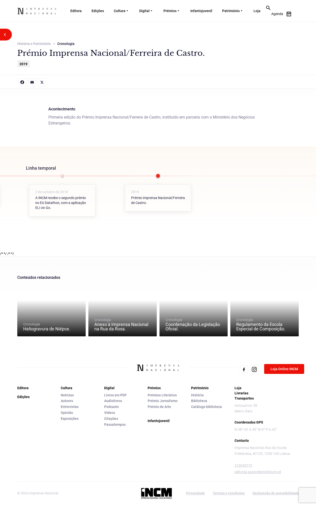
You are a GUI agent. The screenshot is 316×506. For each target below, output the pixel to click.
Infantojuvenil (201, 11)
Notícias (67, 395)
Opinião (67, 413)
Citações (111, 419)
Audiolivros (113, 401)
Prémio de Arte (159, 407)
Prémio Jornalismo (163, 401)
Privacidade (195, 493)
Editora (76, 11)
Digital (144, 11)
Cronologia (46, 326)
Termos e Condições (229, 493)
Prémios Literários (162, 395)
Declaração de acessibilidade (276, 493)
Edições (98, 11)
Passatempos (115, 424)
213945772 (243, 465)
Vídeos (109, 413)
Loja (257, 11)
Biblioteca (199, 401)
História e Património (34, 44)
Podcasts (111, 407)
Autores (67, 401)
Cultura (119, 11)
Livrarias (241, 393)
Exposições (70, 419)
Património (231, 11)
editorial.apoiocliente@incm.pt (258, 472)
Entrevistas (70, 407)
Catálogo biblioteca (206, 407)
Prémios (170, 11)
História (197, 395)
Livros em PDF (115, 395)
